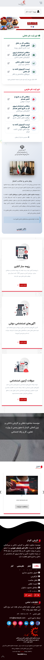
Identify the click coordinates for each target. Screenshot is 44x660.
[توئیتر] (32, 623)
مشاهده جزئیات (33, 507)
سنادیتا (22, 651)
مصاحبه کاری (33, 590)
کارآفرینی (34, 575)
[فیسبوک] (38, 623)
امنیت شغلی (33, 582)
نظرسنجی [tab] (20, 566)
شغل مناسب (33, 579)
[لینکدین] (26, 623)
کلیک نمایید (23, 285)
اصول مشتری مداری (30, 571)
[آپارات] (20, 623)
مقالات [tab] (36, 566)
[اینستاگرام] (15, 623)
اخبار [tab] (29, 566)
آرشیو (29, 595)
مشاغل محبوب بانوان (29, 586)
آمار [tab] (12, 566)
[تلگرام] (9, 623)
